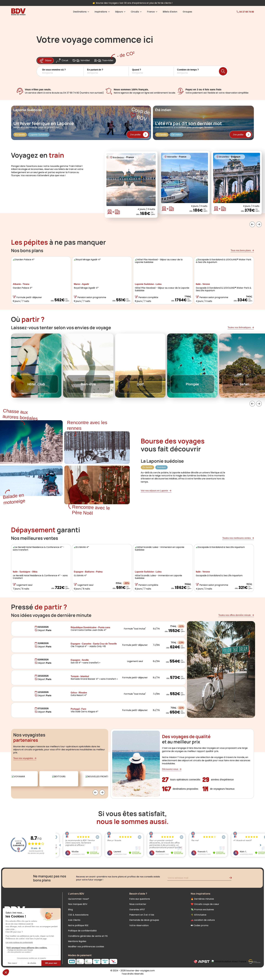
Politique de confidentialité (82, 930)
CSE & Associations (78, 914)
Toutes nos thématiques (239, 327)
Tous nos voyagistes (23, 758)
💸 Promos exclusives (202, 909)
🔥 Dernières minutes (202, 898)
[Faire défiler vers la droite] (259, 224)
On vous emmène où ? (54, 70)
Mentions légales (77, 941)
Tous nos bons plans (241, 250)
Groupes (187, 11)
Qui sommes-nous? (78, 898)
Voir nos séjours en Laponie (154, 490)
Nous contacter (137, 904)
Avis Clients (74, 920)
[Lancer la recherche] (223, 71)
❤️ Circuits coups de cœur (205, 904)
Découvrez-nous (170, 769)
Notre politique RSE (78, 925)
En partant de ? (95, 70)
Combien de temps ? (188, 70)
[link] (239, 11)
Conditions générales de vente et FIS (88, 936)
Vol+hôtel (85, 60)
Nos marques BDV (77, 904)
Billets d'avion (170, 11)
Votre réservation (139, 925)
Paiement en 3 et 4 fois (141, 914)
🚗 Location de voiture (203, 920)
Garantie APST (137, 909)
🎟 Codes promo (199, 925)
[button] (63, 71)
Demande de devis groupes (144, 920)
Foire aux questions (139, 898)
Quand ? (136, 70)
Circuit (65, 60)
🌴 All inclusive (198, 914)
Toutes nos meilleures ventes (236, 538)
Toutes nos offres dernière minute (234, 615)
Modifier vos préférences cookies (86, 946)
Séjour (48, 60)
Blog (70, 909)
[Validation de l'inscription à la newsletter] (231, 878)
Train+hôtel (107, 60)
